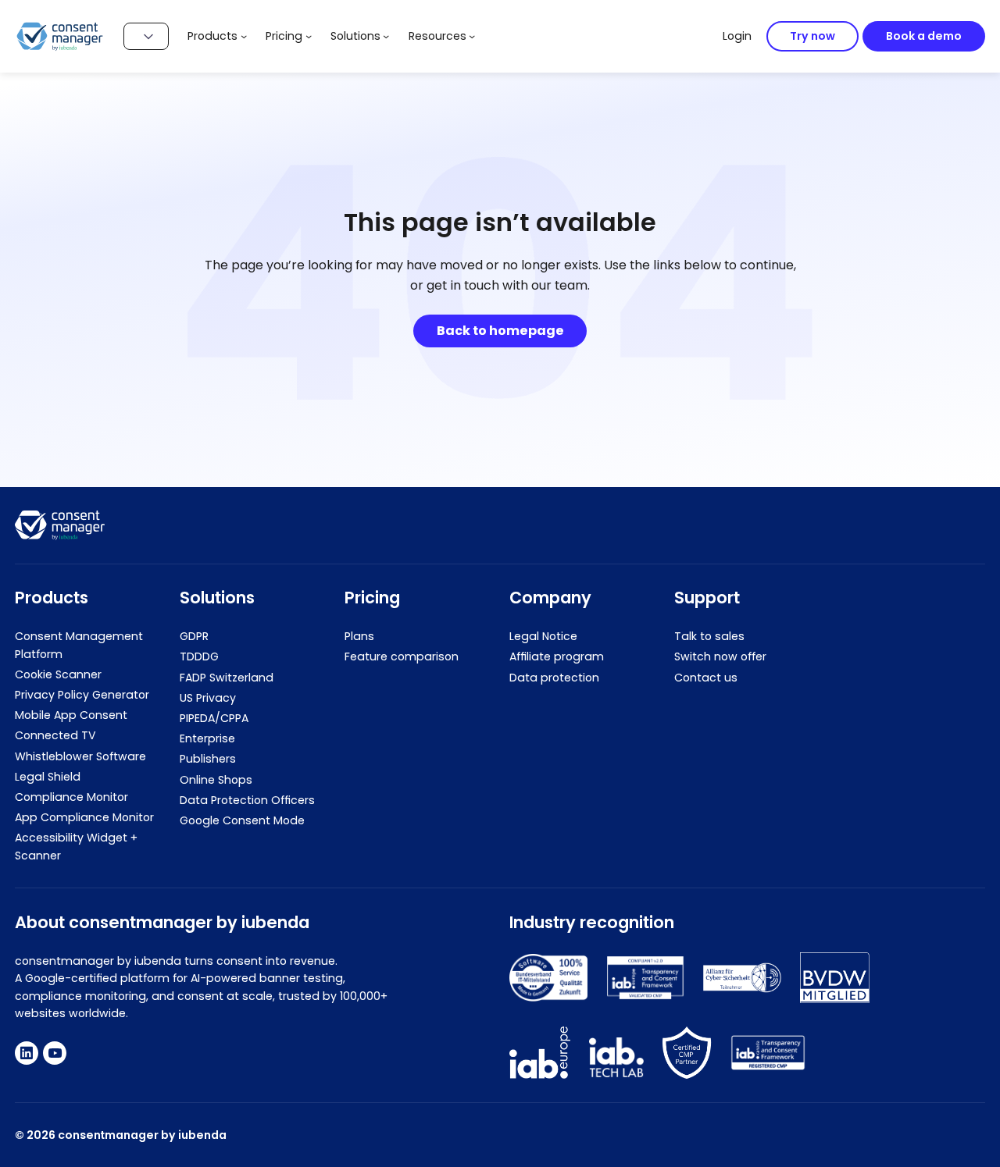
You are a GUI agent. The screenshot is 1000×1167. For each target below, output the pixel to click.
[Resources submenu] (472, 36)
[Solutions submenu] (386, 36)
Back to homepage (500, 331)
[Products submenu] (244, 36)
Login (737, 36)
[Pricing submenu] (308, 36)
